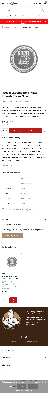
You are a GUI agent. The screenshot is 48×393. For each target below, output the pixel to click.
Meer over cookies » (24, 391)
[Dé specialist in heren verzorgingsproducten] (13, 3)
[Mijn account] (35, 3)
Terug (6, 27)
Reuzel (9, 102)
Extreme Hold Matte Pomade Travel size (10, 277)
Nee (32, 386)
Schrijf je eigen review (12, 236)
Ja (22, 386)
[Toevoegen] (13, 300)
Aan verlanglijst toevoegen (14, 209)
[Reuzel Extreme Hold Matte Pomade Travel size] (12, 262)
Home (12, 27)
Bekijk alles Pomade (21, 102)
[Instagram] (26, 336)
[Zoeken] (42, 10)
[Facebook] (22, 336)
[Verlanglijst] (40, 3)
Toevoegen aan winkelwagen (25, 131)
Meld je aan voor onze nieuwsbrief (24, 341)
